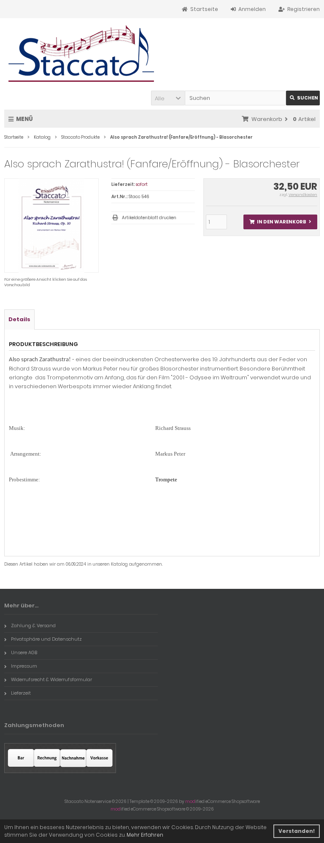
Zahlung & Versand (33, 625)
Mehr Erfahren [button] (145, 834)
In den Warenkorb (280, 222)
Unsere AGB (24, 652)
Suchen (303, 98)
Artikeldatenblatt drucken (149, 218)
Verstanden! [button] (296, 831)
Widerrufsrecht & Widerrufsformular (51, 679)
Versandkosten (303, 194)
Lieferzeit (21, 693)
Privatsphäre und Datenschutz (46, 639)
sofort (142, 184)
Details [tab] (19, 319)
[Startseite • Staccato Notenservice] (81, 53)
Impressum (24, 666)
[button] (168, 98)
